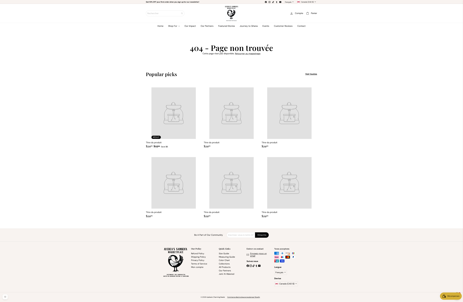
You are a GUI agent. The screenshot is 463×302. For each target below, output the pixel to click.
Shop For (173, 26)
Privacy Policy (197, 260)
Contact (301, 26)
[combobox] (165, 13)
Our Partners (207, 26)
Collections (224, 263)
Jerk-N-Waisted (226, 274)
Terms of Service (199, 263)
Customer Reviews (283, 26)
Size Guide (224, 253)
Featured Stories (226, 26)
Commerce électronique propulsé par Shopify (243, 297)
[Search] (181, 13)
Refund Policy (197, 253)
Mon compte (197, 267)
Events (265, 26)
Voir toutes (311, 74)
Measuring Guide (227, 257)
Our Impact (190, 26)
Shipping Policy (198, 257)
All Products (225, 267)
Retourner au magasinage (247, 53)
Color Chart (224, 260)
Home (160, 26)
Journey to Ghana (249, 26)
